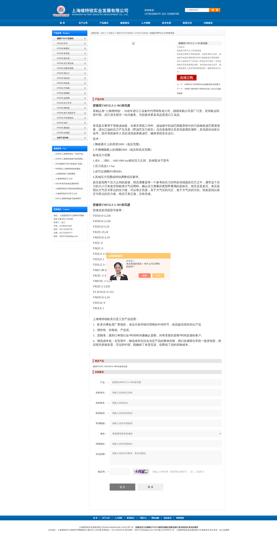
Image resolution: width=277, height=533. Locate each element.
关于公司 (83, 23)
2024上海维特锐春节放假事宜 (68, 198)
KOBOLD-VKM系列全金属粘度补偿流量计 (202, 84)
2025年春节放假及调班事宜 (67, 184)
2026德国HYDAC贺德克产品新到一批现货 (73, 164)
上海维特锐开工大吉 (64, 179)
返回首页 (168, 518)
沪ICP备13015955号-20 (163, 530)
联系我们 (130, 518)
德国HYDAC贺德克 (125, 33)
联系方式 (187, 23)
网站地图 (155, 518)
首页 (103, 33)
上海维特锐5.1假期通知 (65, 174)
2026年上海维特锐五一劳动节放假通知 (72, 154)
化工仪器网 (224, 530)
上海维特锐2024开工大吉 (66, 193)
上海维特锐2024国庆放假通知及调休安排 (73, 188)
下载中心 (143, 518)
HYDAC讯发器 (141, 33)
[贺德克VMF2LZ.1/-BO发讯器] (133, 67)
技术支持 (166, 23)
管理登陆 (180, 518)
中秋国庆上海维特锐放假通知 (67, 169)
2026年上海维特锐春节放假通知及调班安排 (73, 159)
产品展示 (104, 23)
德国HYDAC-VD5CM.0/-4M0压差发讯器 (110, 366)
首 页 (62, 23)
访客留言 (208, 23)
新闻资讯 (124, 23)
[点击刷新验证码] (141, 471)
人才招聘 (145, 23)
